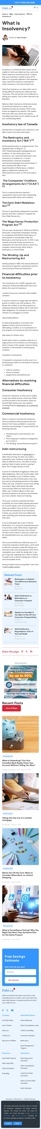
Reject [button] (17, 1123)
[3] (8, 205)
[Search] (34, 7)
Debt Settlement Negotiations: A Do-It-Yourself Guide (24, 631)
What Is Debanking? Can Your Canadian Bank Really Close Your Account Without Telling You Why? (19, 763)
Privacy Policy (21, 1115)
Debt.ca (5, 14)
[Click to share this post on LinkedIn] (31, 651)
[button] (3, 1010)
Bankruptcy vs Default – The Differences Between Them (26, 581)
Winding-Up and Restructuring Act (15, 256)
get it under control (12, 567)
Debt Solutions (20, 14)
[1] (32, 140)
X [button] (37, 1103)
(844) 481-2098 (28, 2)
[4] (20, 224)
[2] (3, 186)
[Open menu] (37, 7)
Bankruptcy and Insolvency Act (15, 139)
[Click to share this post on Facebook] (22, 651)
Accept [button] (8, 1123)
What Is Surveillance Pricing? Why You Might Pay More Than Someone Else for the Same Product (20, 932)
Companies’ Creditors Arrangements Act (19, 182)
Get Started (13, 980)
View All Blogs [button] (11, 708)
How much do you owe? (15, 967)
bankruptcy (28, 454)
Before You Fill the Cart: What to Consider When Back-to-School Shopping (17, 875)
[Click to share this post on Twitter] (26, 651)
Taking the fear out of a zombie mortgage (17, 819)
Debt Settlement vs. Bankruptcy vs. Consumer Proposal (23, 598)
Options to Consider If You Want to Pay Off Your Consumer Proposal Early (25, 614)
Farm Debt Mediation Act (18, 204)
